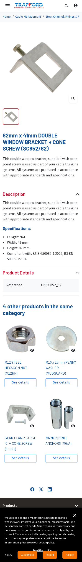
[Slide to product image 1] (11, 116)
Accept (70, 555)
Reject (50, 555)
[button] (66, 5)
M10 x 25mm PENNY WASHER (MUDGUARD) (61, 368)
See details (20, 382)
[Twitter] (41, 489)
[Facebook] (32, 489)
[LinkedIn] (50, 489)
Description (14, 194)
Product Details (18, 272)
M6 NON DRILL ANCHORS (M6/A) (59, 441)
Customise (27, 555)
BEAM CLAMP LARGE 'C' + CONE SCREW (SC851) (20, 444)
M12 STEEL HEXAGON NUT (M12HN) (16, 368)
